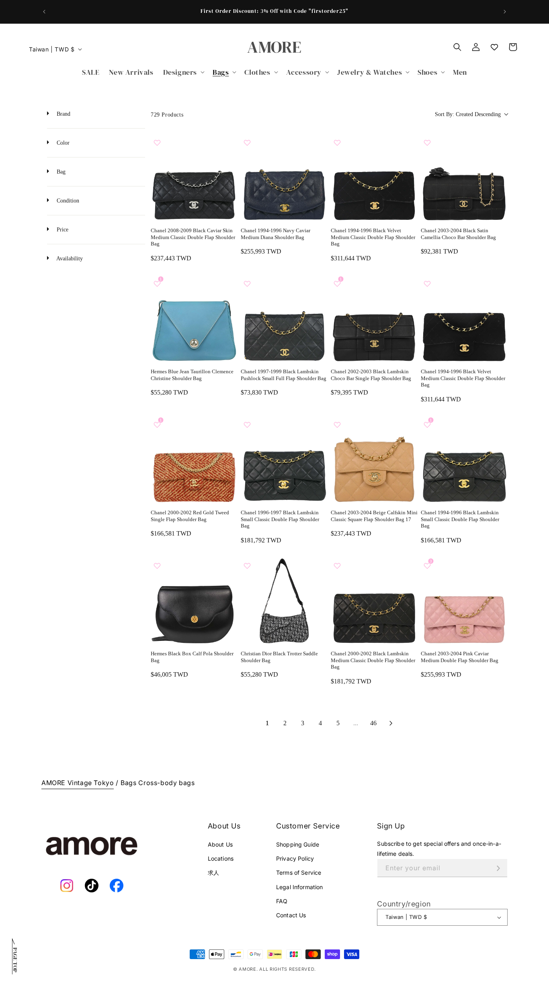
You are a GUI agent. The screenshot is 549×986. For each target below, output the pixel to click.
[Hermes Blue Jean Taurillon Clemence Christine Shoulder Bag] (194, 318)
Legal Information (299, 887)
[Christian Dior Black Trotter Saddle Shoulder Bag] (284, 600)
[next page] (391, 723)
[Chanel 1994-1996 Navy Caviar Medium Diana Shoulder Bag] (284, 177)
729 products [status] (167, 115)
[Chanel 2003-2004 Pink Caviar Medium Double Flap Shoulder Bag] (464, 600)
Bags (128, 783)
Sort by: (468, 114)
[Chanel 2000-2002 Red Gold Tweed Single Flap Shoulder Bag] (194, 459)
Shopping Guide (297, 844)
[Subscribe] (498, 868)
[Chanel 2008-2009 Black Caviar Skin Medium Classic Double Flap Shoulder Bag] (194, 177)
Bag (60, 172)
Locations (221, 858)
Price (61, 230)
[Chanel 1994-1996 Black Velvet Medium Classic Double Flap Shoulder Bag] (374, 177)
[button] (183, 72)
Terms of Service (298, 872)
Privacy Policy (295, 858)
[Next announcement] (505, 11)
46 (373, 723)
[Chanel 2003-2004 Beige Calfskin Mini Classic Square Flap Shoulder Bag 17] (374, 459)
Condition (67, 201)
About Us (220, 844)
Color (62, 143)
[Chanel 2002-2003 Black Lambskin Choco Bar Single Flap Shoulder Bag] (374, 318)
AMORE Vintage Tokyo (77, 783)
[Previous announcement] (44, 11)
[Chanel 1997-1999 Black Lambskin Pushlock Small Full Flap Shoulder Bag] (284, 318)
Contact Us (291, 915)
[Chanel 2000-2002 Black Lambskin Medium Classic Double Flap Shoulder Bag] (374, 600)
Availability (69, 259)
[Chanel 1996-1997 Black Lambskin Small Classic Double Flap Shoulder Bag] (284, 459)
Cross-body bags (166, 783)
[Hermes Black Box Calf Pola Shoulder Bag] (194, 600)
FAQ (281, 901)
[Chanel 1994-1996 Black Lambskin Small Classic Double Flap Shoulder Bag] (464, 459)
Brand (62, 114)
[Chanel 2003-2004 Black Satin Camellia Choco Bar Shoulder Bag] (464, 177)
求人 (213, 872)
